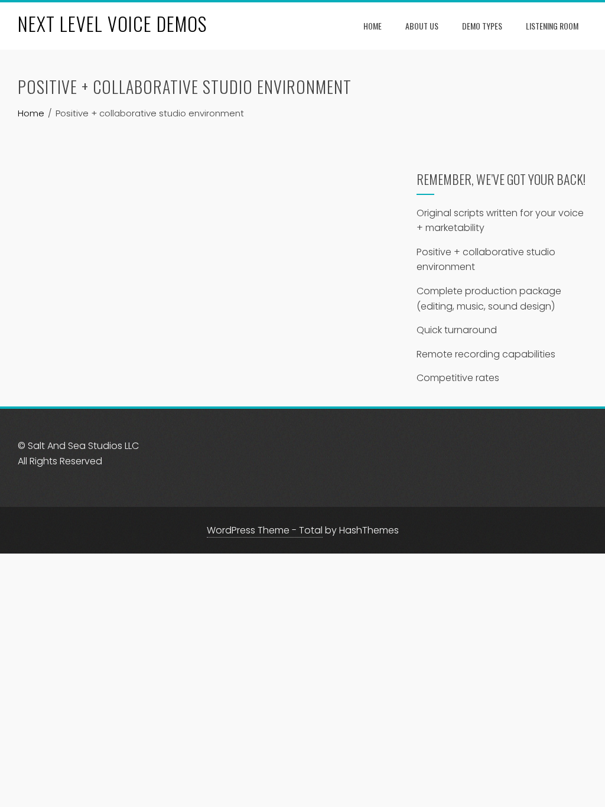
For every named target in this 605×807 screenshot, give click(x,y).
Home (372, 25)
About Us (421, 25)
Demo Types (482, 25)
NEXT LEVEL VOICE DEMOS (112, 23)
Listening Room (552, 25)
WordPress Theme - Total (265, 530)
